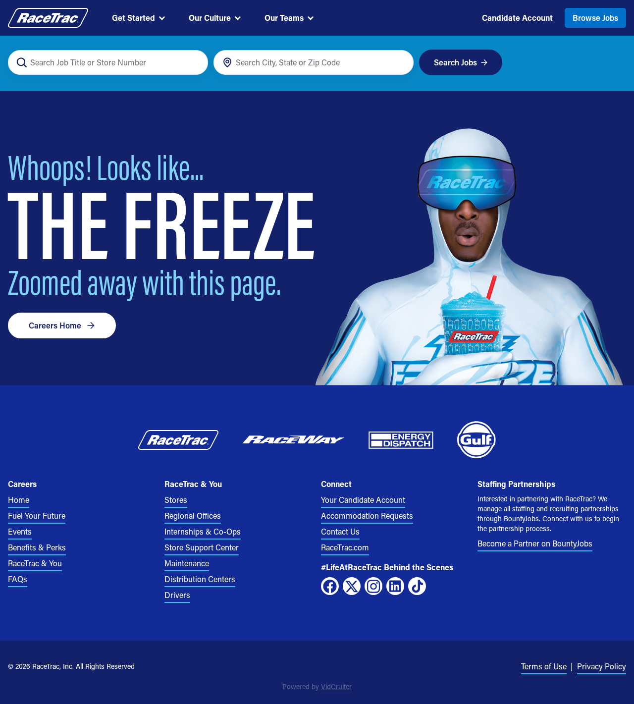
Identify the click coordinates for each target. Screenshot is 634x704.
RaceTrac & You (35, 563)
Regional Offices (192, 515)
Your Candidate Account (363, 499)
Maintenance (186, 563)
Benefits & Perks (37, 547)
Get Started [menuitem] (133, 17)
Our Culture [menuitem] (210, 17)
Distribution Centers (199, 579)
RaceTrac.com (345, 547)
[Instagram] (373, 586)
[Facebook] (330, 586)
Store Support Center (201, 547)
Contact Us (340, 531)
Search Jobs (455, 62)
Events (20, 531)
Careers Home (55, 325)
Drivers (177, 595)
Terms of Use (544, 666)
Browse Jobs (595, 17)
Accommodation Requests (367, 515)
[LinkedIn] (395, 586)
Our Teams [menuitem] (284, 17)
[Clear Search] (195, 62)
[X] (352, 586)
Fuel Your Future (36, 515)
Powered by (317, 686)
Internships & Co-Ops (202, 531)
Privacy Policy (601, 666)
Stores (175, 499)
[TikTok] (417, 586)
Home (18, 499)
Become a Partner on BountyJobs (534, 543)
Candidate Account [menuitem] (517, 17)
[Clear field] (400, 62)
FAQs (17, 579)
